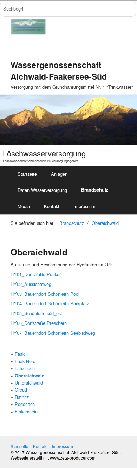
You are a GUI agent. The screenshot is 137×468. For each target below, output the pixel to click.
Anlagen (59, 174)
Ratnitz (22, 397)
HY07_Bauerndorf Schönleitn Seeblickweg (53, 332)
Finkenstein (26, 411)
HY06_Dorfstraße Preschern (39, 323)
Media (24, 206)
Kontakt (51, 206)
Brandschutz (94, 190)
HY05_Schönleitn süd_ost (36, 313)
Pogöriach (25, 404)
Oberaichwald (105, 223)
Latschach (25, 368)
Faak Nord (25, 361)
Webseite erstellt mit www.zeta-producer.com (53, 458)
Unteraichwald (29, 382)
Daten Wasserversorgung (42, 190)
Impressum (84, 206)
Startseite (27, 174)
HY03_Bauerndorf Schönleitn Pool (45, 293)
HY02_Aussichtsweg (31, 284)
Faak (20, 353)
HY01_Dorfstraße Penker (36, 274)
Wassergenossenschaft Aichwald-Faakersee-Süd (59, 70)
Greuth (21, 389)
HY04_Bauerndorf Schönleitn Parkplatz (50, 303)
